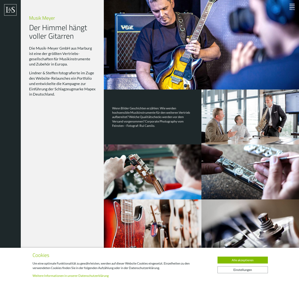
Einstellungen (242, 270)
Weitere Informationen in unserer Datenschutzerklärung (71, 276)
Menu (292, 9)
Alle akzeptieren (242, 260)
